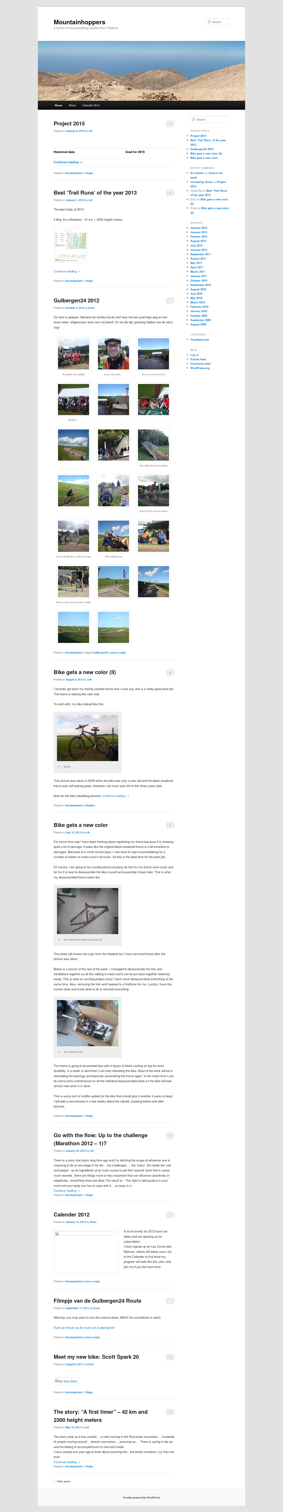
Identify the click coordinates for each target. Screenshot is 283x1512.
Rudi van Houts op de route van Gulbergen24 (84, 1327)
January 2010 (198, 311)
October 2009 (198, 316)
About (72, 105)
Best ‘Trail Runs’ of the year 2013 (95, 192)
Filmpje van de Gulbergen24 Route (97, 1300)
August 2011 (198, 258)
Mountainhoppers (79, 21)
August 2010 (198, 289)
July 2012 (196, 245)
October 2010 (198, 280)
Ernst (91, 308)
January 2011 (198, 276)
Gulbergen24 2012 (76, 300)
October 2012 (198, 236)
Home (58, 105)
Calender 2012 (90, 105)
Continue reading (68, 162)
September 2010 (200, 285)
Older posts (62, 1481)
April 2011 (196, 267)
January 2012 (198, 250)
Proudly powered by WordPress (141, 1497)
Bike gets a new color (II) (85, 672)
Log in (194, 355)
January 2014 (198, 232)
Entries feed (198, 359)
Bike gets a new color (81, 825)
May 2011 (196, 263)
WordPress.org (200, 368)
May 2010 (196, 298)
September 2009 (200, 320)
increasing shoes (201, 182)
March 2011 (197, 271)
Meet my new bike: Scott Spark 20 (96, 1356)
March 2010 (197, 302)
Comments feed (200, 363)
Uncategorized (73, 173)
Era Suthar (197, 173)
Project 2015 (69, 123)
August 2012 (198, 241)
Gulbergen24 (100, 652)
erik (89, 679)
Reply (88, 173)
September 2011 (200, 254)
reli (90, 131)
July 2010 (196, 294)
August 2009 (198, 324)
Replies (89, 805)
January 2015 (198, 228)
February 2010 (199, 307)
